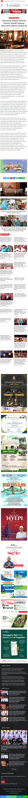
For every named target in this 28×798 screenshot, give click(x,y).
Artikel (13, 15)
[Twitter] (7, 178)
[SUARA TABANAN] (14, 5)
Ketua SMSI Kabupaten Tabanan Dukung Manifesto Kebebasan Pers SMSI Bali (20, 295)
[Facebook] (4, 178)
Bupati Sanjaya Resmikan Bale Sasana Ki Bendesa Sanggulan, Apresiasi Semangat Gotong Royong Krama (17, 706)
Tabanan (17, 17)
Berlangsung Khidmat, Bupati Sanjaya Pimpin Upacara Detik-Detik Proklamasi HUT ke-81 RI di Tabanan (17, 692)
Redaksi (7, 791)
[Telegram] (20, 178)
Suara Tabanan (8, 28)
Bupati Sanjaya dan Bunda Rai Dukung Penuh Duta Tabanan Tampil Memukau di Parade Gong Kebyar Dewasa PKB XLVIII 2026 (20, 361)
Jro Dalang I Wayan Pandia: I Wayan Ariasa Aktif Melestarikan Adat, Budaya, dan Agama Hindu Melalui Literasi (20, 312)
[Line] (23, 178)
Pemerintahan (18, 15)
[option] (13, 189)
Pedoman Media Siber (14, 793)
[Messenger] (13, 178)
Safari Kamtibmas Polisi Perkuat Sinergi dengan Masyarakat (5, 319)
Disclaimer (20, 791)
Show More (14, 769)
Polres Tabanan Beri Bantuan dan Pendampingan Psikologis (6, 279)
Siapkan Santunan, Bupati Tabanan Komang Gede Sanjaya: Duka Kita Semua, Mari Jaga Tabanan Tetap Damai (20, 287)
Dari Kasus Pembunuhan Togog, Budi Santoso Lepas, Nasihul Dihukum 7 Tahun (6, 310)
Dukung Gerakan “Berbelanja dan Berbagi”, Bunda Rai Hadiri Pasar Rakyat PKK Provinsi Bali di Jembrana (6, 256)
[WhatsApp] (16, 178)
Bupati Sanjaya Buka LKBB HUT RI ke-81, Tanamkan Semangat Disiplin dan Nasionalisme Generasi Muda (20, 256)
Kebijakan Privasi (13, 791)
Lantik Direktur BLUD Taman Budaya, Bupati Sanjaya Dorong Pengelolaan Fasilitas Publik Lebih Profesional (13, 190)
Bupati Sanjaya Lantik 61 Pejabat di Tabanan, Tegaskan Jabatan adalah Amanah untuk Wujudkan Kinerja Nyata (18, 719)
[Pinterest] (10, 178)
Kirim (3, 781)
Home (9, 15)
